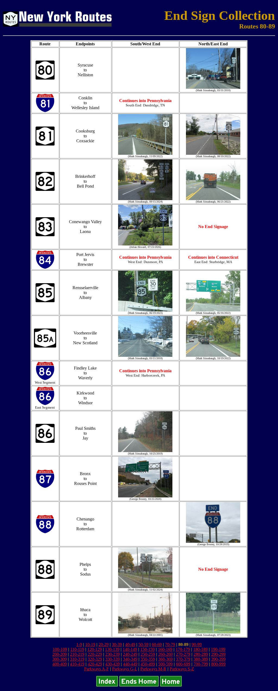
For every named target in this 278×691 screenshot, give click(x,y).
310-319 (77, 659)
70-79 (170, 644)
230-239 (112, 654)
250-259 (148, 654)
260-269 (165, 654)
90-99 (197, 644)
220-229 (95, 654)
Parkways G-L (124, 669)
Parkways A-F (96, 669)
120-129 (94, 649)
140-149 (130, 649)
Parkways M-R (153, 669)
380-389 (201, 659)
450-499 (148, 664)
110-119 (77, 649)
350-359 (148, 659)
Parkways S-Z (182, 669)
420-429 (95, 664)
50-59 (143, 644)
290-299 (218, 654)
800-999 (218, 664)
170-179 (183, 649)
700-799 (201, 664)
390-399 (218, 659)
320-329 (95, 659)
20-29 (104, 644)
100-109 (60, 649)
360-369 (165, 659)
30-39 (117, 644)
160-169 (165, 649)
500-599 (165, 664)
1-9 (79, 644)
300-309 (59, 659)
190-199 (218, 649)
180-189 (200, 649)
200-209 (59, 654)
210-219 (77, 654)
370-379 (183, 659)
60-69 (157, 644)
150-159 (147, 649)
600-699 (183, 664)
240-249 (130, 654)
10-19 (90, 644)
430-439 (112, 664)
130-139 (112, 649)
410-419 (77, 664)
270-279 (183, 654)
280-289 (201, 654)
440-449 (130, 664)
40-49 (130, 644)
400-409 (59, 664)
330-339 (112, 659)
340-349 (130, 659)
